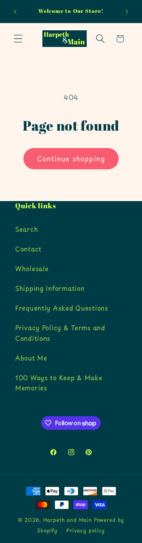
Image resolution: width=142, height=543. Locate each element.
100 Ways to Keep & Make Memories (59, 383)
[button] (18, 39)
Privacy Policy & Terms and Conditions (60, 333)
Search (26, 229)
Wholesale (31, 268)
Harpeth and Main (67, 519)
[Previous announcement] (15, 11)
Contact (28, 249)
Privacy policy (85, 530)
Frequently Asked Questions (61, 308)
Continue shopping (71, 158)
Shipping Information (49, 288)
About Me (31, 358)
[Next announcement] (127, 11)
